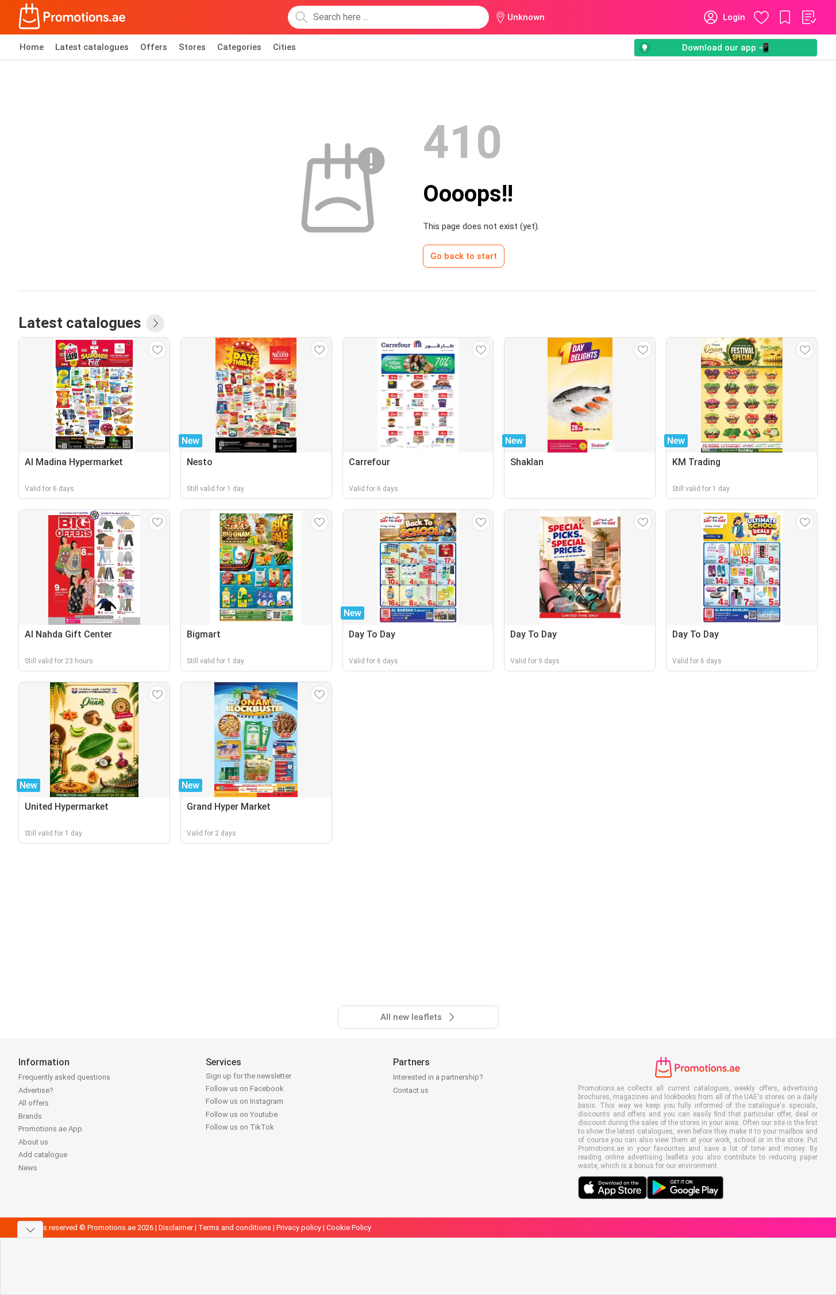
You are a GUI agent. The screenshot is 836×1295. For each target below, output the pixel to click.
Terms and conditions (234, 1227)
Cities (284, 47)
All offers (33, 1103)
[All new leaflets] (155, 323)
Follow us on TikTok (240, 1127)
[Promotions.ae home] (72, 17)
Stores (192, 47)
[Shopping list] (808, 17)
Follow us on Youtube (242, 1114)
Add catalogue (42, 1154)
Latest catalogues (92, 47)
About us (33, 1142)
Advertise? (35, 1090)
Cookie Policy (348, 1227)
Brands (30, 1116)
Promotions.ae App (50, 1128)
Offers (153, 47)
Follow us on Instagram (244, 1101)
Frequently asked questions (64, 1077)
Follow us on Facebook (245, 1088)
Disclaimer (176, 1227)
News (27, 1167)
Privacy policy (298, 1227)
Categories (239, 47)
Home (32, 47)
